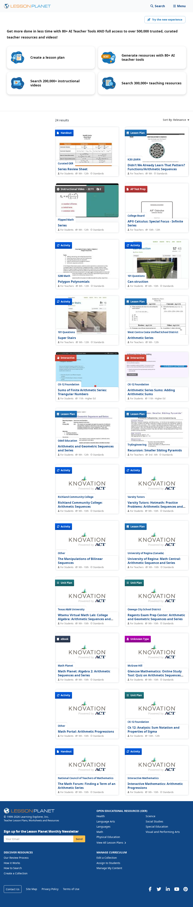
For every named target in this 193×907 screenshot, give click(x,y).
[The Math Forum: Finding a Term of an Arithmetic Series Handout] (87, 766)
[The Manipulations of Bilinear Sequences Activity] (87, 541)
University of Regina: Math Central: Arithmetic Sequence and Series (154, 561)
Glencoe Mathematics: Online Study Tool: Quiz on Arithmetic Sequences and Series (155, 675)
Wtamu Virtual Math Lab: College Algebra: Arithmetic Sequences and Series (84, 619)
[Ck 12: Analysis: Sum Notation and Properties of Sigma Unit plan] (157, 710)
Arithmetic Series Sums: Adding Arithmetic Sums (151, 392)
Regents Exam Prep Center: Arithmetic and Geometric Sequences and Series (156, 617)
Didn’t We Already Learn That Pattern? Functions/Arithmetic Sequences (156, 167)
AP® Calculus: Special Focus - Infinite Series (155, 223)
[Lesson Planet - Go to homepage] (29, 6)
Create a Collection (16, 873)
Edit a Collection (106, 857)
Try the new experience (167, 19)
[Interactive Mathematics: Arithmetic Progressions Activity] (157, 766)
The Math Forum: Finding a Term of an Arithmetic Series (87, 786)
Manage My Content (109, 868)
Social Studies (154, 821)
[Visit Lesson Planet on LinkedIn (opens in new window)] (168, 889)
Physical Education (108, 837)
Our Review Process (16, 857)
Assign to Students (108, 863)
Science (150, 816)
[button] (179, 6)
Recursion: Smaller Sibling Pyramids (155, 450)
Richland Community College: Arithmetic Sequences (80, 504)
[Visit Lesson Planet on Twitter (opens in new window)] (159, 889)
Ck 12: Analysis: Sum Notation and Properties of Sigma (153, 729)
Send (79, 839)
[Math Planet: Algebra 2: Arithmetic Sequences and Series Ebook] (87, 653)
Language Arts (105, 821)
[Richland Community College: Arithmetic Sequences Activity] (87, 485)
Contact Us (12, 889)
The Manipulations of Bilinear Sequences (80, 561)
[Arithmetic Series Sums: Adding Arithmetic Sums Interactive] (157, 368)
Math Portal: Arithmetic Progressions (86, 731)
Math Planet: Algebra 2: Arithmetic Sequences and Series (84, 673)
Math (99, 832)
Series (62, 225)
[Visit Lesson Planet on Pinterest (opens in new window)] (185, 889)
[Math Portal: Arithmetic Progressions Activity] (87, 710)
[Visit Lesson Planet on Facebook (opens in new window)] (150, 889)
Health (100, 816)
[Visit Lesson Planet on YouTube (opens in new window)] (176, 889)
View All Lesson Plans (110, 842)
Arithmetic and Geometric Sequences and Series (86, 448)
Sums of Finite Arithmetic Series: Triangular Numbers (82, 392)
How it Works (12, 863)
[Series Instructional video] (87, 200)
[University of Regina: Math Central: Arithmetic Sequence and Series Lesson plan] (157, 541)
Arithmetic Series (140, 338)
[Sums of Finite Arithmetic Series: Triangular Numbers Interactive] (87, 375)
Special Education (157, 826)
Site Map (31, 889)
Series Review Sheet (72, 169)
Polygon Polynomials (74, 281)
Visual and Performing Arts (163, 832)
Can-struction (138, 281)
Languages (103, 826)
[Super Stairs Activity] (87, 319)
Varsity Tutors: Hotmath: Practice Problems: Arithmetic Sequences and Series (155, 506)
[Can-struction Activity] (157, 277)
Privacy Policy (50, 889)
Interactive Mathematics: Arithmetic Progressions (155, 786)
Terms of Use (71, 889)
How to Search (13, 868)
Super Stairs (67, 338)
